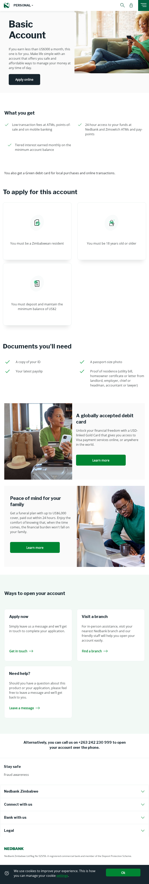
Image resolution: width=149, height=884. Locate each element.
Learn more (100, 460)
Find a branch (92, 651)
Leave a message (21, 708)
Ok (123, 873)
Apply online (24, 79)
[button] (23, 5)
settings (62, 875)
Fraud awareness (16, 775)
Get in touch (18, 651)
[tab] (74, 791)
